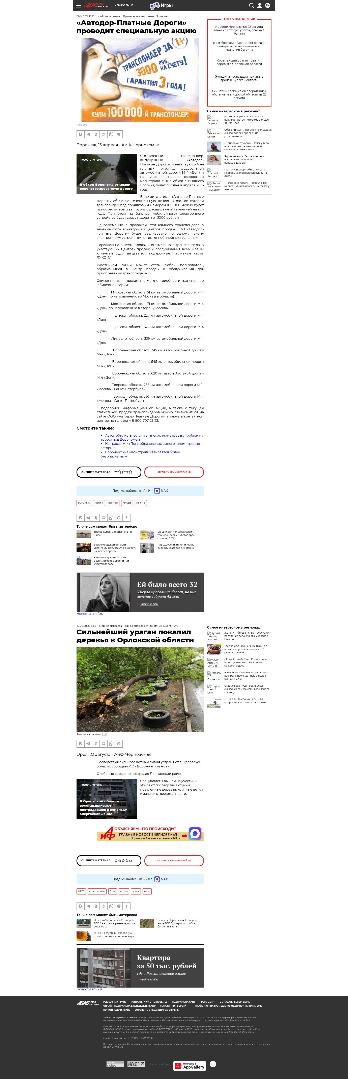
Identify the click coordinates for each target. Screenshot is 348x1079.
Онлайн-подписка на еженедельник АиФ (129, 1006)
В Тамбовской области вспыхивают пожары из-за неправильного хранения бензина (239, 46)
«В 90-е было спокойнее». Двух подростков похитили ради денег (245, 700)
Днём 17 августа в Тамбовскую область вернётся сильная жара (114, 934)
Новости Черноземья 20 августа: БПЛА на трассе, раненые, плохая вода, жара (115, 923)
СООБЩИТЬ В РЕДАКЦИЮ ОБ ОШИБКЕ (157, 1010)
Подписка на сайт (183, 1002)
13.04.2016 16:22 (86, 16)
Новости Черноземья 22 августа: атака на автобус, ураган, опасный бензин (239, 30)
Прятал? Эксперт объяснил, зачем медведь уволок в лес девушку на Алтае (245, 172)
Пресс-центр (207, 1002)
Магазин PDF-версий (173, 1006)
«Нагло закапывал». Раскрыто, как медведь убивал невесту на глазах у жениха (246, 186)
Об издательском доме (235, 1002)
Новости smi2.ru (90, 614)
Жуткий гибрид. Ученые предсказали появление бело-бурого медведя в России (247, 636)
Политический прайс (116, 1010)
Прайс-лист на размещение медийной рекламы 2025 (228, 1006)
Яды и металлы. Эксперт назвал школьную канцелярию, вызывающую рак (244, 159)
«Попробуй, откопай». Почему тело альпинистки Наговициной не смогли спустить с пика (246, 146)
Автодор (82, 124)
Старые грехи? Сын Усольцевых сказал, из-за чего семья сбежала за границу (246, 689)
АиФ (104, 734)
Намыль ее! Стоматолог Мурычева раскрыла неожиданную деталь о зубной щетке (246, 675)
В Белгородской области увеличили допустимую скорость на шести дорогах (115, 548)
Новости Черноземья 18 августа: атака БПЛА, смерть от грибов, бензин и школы (177, 923)
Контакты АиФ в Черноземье (149, 1002)
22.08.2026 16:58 (86, 625)
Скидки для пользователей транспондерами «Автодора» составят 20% (175, 535)
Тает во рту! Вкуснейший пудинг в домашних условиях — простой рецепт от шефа (245, 649)
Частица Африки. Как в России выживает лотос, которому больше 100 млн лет (246, 119)
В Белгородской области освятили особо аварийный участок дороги (111, 560)
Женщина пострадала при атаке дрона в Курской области (239, 78)
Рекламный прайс (114, 1002)
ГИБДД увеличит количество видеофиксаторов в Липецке (175, 546)
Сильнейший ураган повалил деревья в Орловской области (239, 62)
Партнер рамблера (159, 1064)
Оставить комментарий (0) (174, 472)
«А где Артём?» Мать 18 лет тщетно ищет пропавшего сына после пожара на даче (246, 662)
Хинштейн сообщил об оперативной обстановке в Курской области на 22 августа (239, 94)
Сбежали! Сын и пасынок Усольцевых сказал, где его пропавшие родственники (247, 133)
